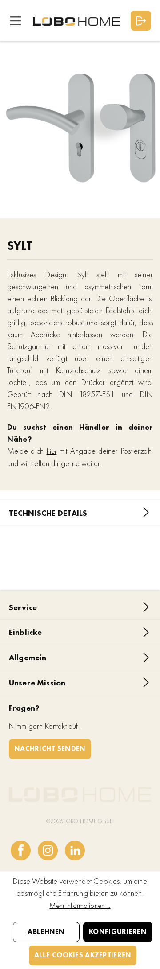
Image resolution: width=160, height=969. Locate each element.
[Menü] (15, 21)
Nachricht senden (50, 748)
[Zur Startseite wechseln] (76, 21)
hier (52, 451)
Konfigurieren (118, 931)
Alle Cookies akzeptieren (83, 955)
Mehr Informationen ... (79, 905)
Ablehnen (46, 931)
